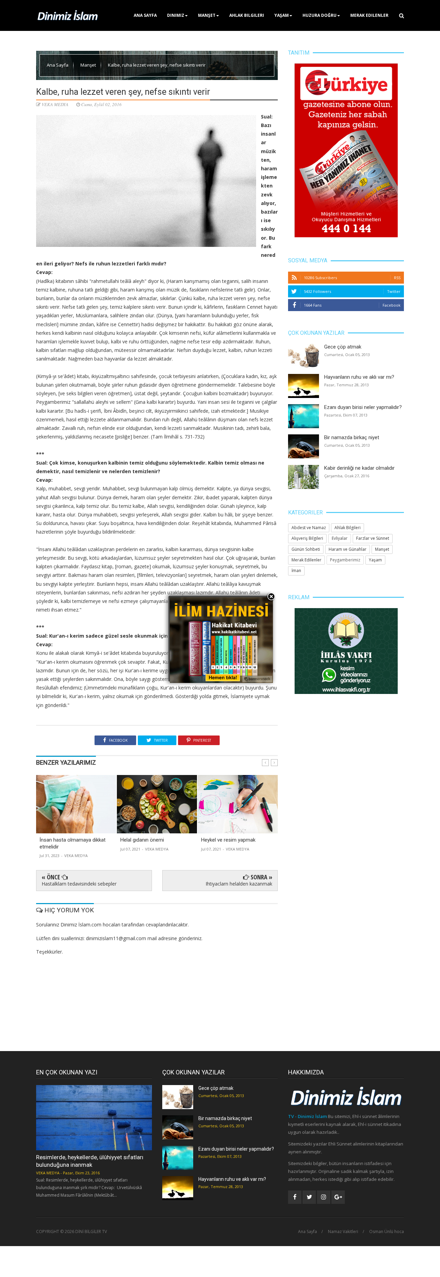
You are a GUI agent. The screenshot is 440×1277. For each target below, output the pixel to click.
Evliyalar (340, 538)
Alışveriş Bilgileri (307, 538)
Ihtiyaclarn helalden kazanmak (239, 883)
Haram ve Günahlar (347, 549)
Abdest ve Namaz (309, 528)
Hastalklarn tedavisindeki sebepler (79, 883)
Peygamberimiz (345, 560)
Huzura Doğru (319, 15)
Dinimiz (175, 15)
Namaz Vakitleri (343, 1231)
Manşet (207, 15)
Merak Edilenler (369, 15)
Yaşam (281, 15)
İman (296, 570)
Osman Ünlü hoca (386, 1231)
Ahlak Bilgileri (246, 15)
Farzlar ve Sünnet (372, 538)
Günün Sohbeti (306, 549)
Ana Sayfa (145, 15)
